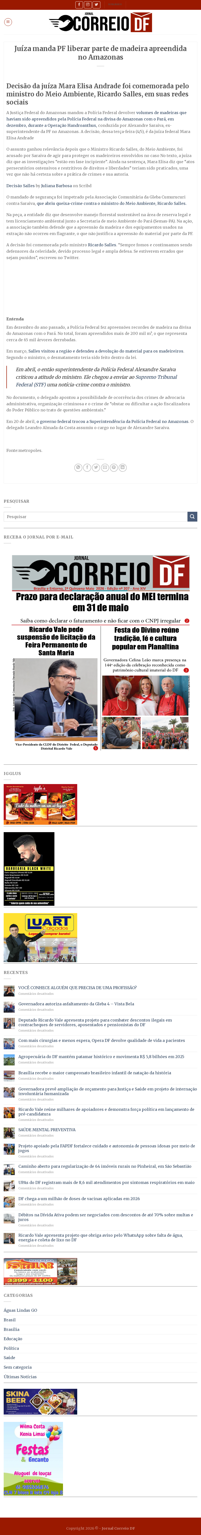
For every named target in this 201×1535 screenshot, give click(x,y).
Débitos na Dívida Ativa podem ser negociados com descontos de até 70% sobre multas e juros (105, 1217)
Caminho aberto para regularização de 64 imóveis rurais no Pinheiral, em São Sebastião (104, 1166)
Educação (13, 1338)
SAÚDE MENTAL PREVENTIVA (46, 1130)
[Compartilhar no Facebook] (87, 468)
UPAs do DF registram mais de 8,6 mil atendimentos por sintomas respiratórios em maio (106, 1182)
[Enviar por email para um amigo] (105, 468)
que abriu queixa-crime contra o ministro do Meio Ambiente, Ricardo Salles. (112, 203)
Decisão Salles (20, 185)
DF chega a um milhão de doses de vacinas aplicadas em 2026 (79, 1198)
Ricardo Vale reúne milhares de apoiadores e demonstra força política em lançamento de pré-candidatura (106, 1111)
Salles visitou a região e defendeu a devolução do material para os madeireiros (105, 351)
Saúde (9, 1357)
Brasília (11, 1329)
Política (11, 1348)
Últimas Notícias (20, 1376)
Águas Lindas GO (20, 1310)
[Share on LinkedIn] (123, 468)
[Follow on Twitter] (96, 4)
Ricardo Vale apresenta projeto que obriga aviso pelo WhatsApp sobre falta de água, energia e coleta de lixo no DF (100, 1237)
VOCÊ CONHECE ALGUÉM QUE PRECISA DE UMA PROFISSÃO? (77, 987)
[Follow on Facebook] (79, 4)
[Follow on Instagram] (88, 4)
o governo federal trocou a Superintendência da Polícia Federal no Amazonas (112, 421)
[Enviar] (192, 516)
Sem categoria (18, 1367)
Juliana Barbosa (56, 185)
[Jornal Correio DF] (100, 22)
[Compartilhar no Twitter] (96, 468)
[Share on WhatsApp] (78, 468)
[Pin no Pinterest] (114, 468)
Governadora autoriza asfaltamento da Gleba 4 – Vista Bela (76, 1004)
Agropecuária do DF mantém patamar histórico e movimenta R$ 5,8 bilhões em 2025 (101, 1056)
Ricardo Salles (102, 244)
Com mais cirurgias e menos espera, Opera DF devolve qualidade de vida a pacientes (101, 1040)
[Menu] (8, 22)
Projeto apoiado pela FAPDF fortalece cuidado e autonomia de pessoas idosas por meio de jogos (106, 1148)
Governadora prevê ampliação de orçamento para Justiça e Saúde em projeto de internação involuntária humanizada (107, 1091)
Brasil (10, 1319)
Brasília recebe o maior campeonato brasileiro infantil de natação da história (94, 1073)
